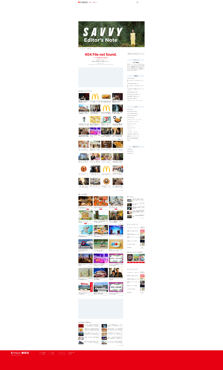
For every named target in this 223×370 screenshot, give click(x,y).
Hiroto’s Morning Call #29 (132, 92)
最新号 (130, 262)
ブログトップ (82, 48)
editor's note (129, 109)
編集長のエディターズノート (132, 136)
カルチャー (129, 125)
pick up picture (130, 117)
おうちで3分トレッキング (132, 121)
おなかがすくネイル (130, 123)
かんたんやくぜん (130, 127)
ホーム (91, 2)
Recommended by (116, 139)
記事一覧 (89, 48)
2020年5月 (129, 151)
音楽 (128, 140)
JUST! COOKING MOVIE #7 (132, 83)
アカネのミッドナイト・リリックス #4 (134, 100)
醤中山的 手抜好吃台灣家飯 (132, 138)
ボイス (96, 2)
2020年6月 (129, 149)
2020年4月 (129, 153)
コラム (128, 129)
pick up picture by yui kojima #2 (133, 94)
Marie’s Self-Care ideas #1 (132, 98)
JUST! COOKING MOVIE (131, 113)
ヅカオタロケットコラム (131, 131)
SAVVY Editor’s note (131, 78)
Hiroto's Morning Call (131, 111)
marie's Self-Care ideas (131, 115)
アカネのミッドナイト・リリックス (133, 119)
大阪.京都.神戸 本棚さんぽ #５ (133, 96)
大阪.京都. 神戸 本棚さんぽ (132, 134)
